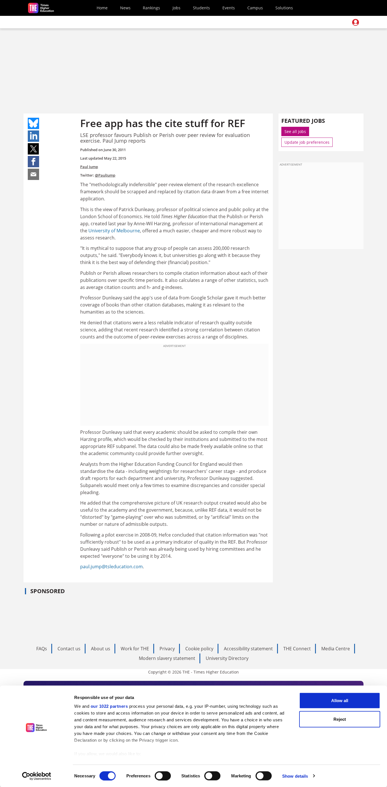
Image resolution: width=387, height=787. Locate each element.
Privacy (167, 649)
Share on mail (33, 174)
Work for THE (135, 649)
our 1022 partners (109, 706)
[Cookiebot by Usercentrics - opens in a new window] (36, 776)
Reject (339, 719)
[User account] (355, 22)
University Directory (227, 658)
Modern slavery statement (167, 658)
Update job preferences (306, 142)
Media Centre (335, 649)
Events (228, 7)
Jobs (176, 7)
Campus (255, 7)
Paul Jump (89, 166)
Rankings (151, 7)
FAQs (41, 649)
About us (100, 649)
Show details (295, 775)
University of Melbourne (114, 231)
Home (102, 7)
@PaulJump (105, 175)
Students (201, 7)
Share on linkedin (33, 136)
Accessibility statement (248, 649)
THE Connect (297, 649)
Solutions (284, 7)
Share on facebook (33, 161)
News (125, 7)
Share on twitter (33, 149)
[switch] (163, 775)
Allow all (339, 700)
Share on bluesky (33, 123)
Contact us (69, 649)
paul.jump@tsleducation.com (111, 566)
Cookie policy (199, 649)
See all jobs (295, 131)
